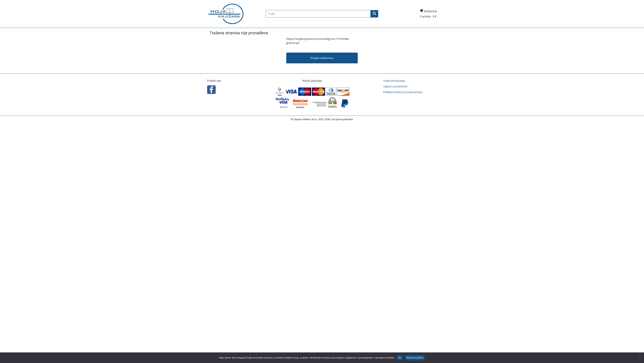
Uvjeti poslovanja (394, 81)
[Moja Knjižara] (234, 13)
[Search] (374, 13)
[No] (639, 357)
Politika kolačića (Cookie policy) (402, 92)
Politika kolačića (414, 357)
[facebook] (211, 89)
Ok (399, 357)
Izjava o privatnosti (395, 86)
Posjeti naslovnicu (322, 58)
